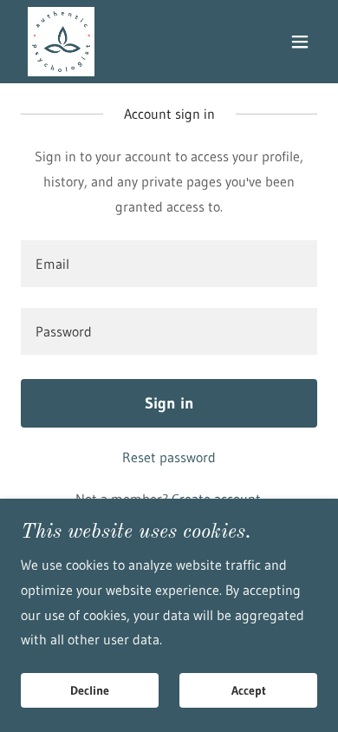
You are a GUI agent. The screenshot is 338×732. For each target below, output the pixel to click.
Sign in (169, 403)
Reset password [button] (169, 457)
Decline (89, 690)
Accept (248, 690)
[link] (61, 41)
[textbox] (169, 263)
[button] (300, 41)
